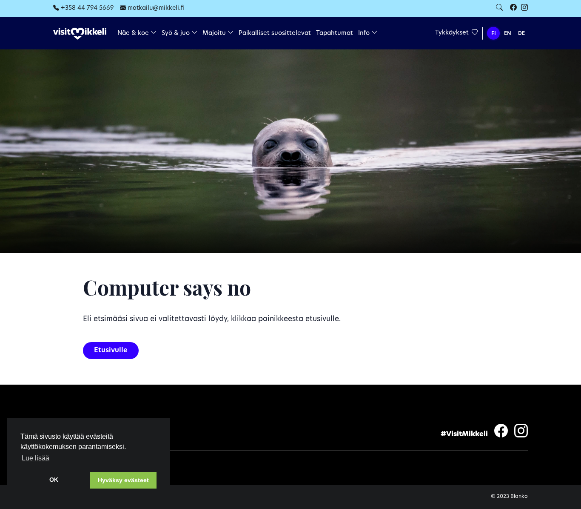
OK (53, 479)
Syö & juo (176, 33)
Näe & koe (134, 33)
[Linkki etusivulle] (79, 33)
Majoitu (215, 33)
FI (493, 33)
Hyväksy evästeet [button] (123, 480)
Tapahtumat (334, 33)
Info (364, 33)
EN (507, 33)
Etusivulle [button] (111, 350)
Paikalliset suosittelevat (275, 33)
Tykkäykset (452, 33)
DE (521, 33)
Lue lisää (35, 458)
